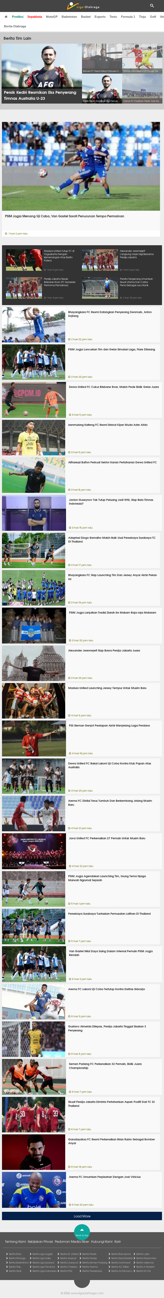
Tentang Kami (15, 1241)
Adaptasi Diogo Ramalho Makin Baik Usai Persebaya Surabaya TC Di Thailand (112, 539)
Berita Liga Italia (42, 1258)
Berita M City (143, 1271)
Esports (100, 16)
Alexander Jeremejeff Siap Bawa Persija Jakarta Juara (104, 650)
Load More (82, 1216)
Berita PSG (66, 1271)
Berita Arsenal (68, 1258)
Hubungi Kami (101, 1241)
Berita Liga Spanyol (43, 1262)
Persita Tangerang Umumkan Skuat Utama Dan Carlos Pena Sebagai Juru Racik (136, 282)
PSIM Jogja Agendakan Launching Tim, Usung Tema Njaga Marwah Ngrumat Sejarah (107, 878)
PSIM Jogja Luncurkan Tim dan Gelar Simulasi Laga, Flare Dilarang (111, 349)
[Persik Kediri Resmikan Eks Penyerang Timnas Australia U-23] (102, 89)
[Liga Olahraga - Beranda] (83, 6)
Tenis (113, 16)
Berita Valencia (145, 1262)
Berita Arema (90, 1266)
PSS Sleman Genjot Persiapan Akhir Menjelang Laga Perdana (109, 725)
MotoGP (52, 16)
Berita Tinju (15, 1266)
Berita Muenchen (146, 1258)
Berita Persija (89, 1258)
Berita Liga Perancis (44, 1266)
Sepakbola (34, 16)
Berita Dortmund (120, 1262)
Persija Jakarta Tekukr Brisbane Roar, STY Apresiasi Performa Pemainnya (59, 282)
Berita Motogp (17, 1258)
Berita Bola (15, 1254)
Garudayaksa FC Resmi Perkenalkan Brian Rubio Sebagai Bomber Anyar (111, 1141)
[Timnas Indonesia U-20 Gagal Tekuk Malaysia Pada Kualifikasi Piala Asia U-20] (142, 59)
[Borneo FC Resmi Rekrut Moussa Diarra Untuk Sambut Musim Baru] (102, 59)
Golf (153, 16)
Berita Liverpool (69, 1262)
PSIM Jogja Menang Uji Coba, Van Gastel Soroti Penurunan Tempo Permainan (64, 216)
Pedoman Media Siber (72, 1241)
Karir (117, 1241)
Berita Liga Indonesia (44, 1271)
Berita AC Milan (120, 1266)
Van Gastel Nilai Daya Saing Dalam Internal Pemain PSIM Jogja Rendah (111, 953)
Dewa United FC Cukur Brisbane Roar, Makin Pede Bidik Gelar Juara (114, 387)
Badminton (69, 16)
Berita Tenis (15, 1271)
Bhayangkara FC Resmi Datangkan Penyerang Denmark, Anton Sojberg (110, 314)
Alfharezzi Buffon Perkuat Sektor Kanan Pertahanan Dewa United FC (112, 462)
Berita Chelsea (68, 1266)
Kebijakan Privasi (40, 1241)
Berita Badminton (19, 1262)
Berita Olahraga (15, 26)
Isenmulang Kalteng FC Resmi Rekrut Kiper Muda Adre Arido (108, 424)
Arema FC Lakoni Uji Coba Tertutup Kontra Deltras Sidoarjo (106, 989)
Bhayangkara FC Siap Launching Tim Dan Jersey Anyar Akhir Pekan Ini (112, 577)
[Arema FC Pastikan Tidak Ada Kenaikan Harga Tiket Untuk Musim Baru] (142, 89)
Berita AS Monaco (121, 1271)
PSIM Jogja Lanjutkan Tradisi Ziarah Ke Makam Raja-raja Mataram (112, 612)
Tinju (142, 16)
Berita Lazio (142, 1254)
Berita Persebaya (92, 1271)
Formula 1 (128, 16)
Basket (86, 16)
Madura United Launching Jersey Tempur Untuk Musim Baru (107, 688)
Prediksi (17, 16)
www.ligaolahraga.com (87, 1293)
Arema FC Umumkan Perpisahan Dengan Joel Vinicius (105, 1176)
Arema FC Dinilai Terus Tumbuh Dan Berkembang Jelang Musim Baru (110, 802)
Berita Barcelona (121, 1254)
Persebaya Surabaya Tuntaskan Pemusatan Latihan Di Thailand (109, 913)
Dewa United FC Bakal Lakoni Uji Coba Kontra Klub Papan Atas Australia (109, 765)
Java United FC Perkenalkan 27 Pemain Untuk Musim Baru (107, 838)
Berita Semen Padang (94, 1262)
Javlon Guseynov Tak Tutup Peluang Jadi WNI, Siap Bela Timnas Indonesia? (111, 501)
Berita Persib (89, 1254)
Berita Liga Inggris (43, 1254)
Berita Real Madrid (121, 1258)
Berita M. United (69, 1254)
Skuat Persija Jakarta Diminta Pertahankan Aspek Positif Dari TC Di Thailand (111, 1103)
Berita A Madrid (145, 1266)
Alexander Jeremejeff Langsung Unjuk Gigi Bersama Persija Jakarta (137, 254)
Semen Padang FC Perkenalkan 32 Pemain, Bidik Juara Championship (105, 1066)
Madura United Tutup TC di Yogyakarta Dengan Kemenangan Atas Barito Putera (59, 255)
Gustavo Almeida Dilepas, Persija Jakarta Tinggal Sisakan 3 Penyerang (107, 1028)
